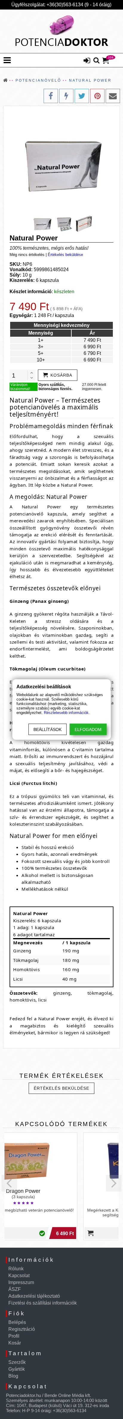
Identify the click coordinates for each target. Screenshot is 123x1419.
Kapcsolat (19, 1275)
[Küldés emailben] (113, 96)
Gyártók (16, 1369)
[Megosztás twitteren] (82, 96)
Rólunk (16, 1268)
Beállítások (47, 729)
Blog (13, 1375)
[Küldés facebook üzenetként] (66, 96)
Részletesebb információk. (67, 712)
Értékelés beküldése (65, 254)
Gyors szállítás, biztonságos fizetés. (55, 387)
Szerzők (17, 1362)
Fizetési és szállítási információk (42, 1302)
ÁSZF (14, 1289)
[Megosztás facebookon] (51, 96)
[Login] (87, 61)
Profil (13, 1336)
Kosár (14, 1342)
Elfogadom (88, 729)
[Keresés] (96, 61)
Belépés (17, 1322)
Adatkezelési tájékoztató (34, 1296)
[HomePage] (61, 31)
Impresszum (21, 1282)
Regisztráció (21, 1329)
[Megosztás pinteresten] (97, 96)
